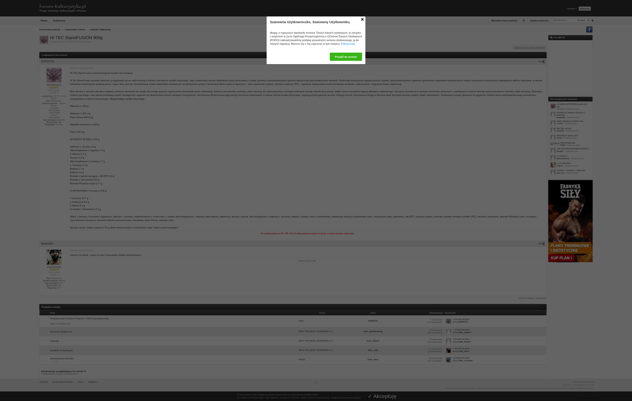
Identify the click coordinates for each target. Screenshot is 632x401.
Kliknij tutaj (348, 43)
